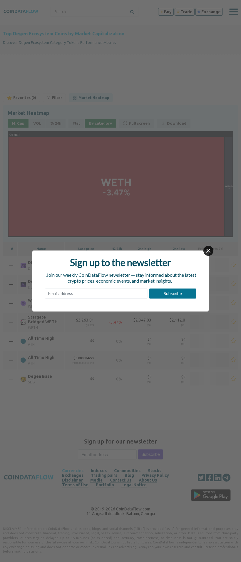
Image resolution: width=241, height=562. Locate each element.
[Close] (208, 251)
